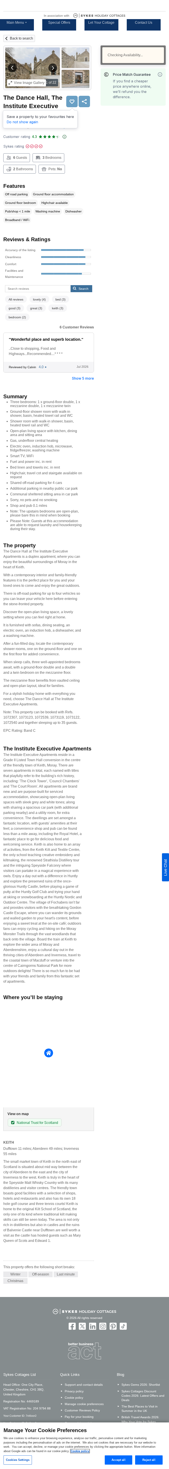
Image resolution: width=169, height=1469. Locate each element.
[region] (84, 1445)
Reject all (148, 1460)
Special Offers (59, 22)
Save (72, 101)
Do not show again (22, 122)
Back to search (21, 38)
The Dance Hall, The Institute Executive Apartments (32, 105)
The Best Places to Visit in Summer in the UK (139, 1409)
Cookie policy (74, 1397)
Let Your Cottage (101, 22)
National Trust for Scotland (37, 1123)
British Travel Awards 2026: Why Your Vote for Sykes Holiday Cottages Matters (140, 1421)
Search (83, 288)
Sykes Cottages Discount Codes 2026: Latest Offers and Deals (142, 1395)
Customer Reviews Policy (82, 1410)
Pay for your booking (79, 1416)
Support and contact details (84, 1384)
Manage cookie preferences (84, 1404)
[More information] (160, 74)
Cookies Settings (17, 1460)
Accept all (118, 1460)
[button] (12, 67)
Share (84, 101)
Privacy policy (74, 1391)
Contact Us (143, 22)
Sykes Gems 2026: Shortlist (140, 1384)
